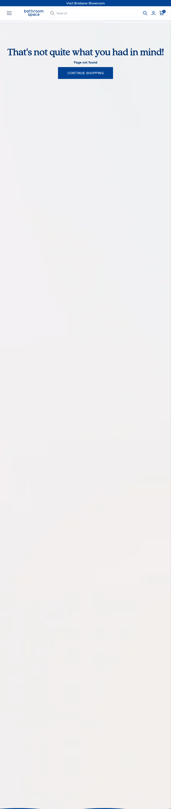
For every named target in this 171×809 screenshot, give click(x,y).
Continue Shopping (85, 73)
